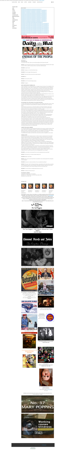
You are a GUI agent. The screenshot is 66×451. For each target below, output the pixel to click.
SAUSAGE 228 (24, 23)
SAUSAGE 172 (39, 11)
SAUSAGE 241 (40, 25)
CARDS (13, 18)
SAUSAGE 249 (29, 27)
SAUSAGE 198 (44, 16)
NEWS (13, 8)
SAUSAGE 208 (44, 18)
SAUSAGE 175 (28, 12)
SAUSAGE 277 (35, 33)
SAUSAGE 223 (44, 21)
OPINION (13, 21)
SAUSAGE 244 (29, 26)
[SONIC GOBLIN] (29, 341)
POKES (13, 26)
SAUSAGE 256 (40, 28)
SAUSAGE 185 (28, 14)
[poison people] (46, 377)
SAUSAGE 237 (46, 24)
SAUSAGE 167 (39, 10)
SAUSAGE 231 (40, 23)
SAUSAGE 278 (40, 33)
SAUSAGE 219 (23, 21)
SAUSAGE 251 (40, 27)
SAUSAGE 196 (34, 16)
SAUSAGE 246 (40, 26)
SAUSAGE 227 (40, 22)
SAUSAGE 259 (29, 29)
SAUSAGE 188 (44, 14)
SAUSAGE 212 (39, 19)
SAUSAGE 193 (44, 15)
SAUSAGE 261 (40, 29)
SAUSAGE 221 (34, 21)
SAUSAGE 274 (24, 33)
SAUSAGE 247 (46, 26)
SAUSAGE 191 (34, 15)
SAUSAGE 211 (33, 19)
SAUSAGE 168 (44, 10)
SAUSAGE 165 (28, 10)
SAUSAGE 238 (24, 25)
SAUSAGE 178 (44, 12)
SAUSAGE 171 (34, 11)
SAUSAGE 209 (23, 19)
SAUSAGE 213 (44, 19)
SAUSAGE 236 (40, 24)
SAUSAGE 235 (35, 24)
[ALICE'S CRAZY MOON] (23, 186)
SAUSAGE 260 (35, 29)
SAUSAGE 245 (35, 26)
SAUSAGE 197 (39, 16)
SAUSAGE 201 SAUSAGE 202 (36, 17)
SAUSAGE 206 (34, 18)
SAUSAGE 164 (23, 10)
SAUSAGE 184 (23, 14)
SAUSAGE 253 (24, 28)
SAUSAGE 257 (46, 28)
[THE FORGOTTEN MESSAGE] (37, 239)
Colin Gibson (51, 195)
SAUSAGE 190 (28, 15)
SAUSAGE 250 (35, 27)
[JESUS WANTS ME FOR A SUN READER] (37, 257)
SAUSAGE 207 (39, 18)
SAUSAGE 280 (24, 34)
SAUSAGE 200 (28, 17)
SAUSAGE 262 (46, 29)
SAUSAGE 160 (23, 9)
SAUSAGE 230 (35, 23)
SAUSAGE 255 (35, 28)
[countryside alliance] (46, 302)
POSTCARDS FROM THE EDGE (15, 17)
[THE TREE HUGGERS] (37, 219)
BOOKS (13, 9)
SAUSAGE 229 (29, 23)
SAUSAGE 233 (24, 24)
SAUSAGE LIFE (14, 25)
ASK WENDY (14, 12)
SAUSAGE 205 (28, 18)
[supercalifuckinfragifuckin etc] (37, 404)
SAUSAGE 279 (46, 33)
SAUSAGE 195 (28, 16)
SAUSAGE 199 (23, 17)
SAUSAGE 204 (23, 18)
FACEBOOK (14, 13)
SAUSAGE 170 (28, 11)
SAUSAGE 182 (39, 13)
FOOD (13, 22)
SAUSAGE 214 (23, 20)
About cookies (41, 0)
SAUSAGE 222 (39, 21)
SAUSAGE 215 (28, 20)
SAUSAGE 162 (33, 9)
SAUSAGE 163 (38, 9)
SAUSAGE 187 (39, 14)
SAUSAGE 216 (34, 20)
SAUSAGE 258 (24, 29)
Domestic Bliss (49, 389)
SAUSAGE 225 (29, 22)
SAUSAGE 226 (34, 22)
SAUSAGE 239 (29, 25)
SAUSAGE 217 (39, 20)
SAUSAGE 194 (23, 16)
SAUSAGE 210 (28, 19)
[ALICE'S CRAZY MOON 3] (37, 186)
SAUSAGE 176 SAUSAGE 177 (36, 12)
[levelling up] (29, 322)
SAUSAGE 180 (28, 13)
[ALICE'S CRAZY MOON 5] (51, 186)
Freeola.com (44, 444)
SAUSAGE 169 (23, 11)
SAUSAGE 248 (24, 27)
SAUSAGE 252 (46, 27)
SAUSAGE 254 (29, 28)
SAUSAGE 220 (28, 21)
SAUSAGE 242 (46, 25)
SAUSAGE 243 (24, 26)
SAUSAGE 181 (34, 13)
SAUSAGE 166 (33, 10)
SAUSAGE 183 (44, 13)
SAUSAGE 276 (29, 33)
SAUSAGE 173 (43, 11)
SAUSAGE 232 (46, 23)
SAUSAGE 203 (44, 17)
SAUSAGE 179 (23, 13)
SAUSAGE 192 (39, 15)
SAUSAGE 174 (23, 12)
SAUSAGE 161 (28, 9)
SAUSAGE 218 (44, 20)
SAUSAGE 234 (29, 24)
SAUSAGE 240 (35, 25)
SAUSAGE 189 (23, 15)
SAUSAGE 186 (34, 14)
